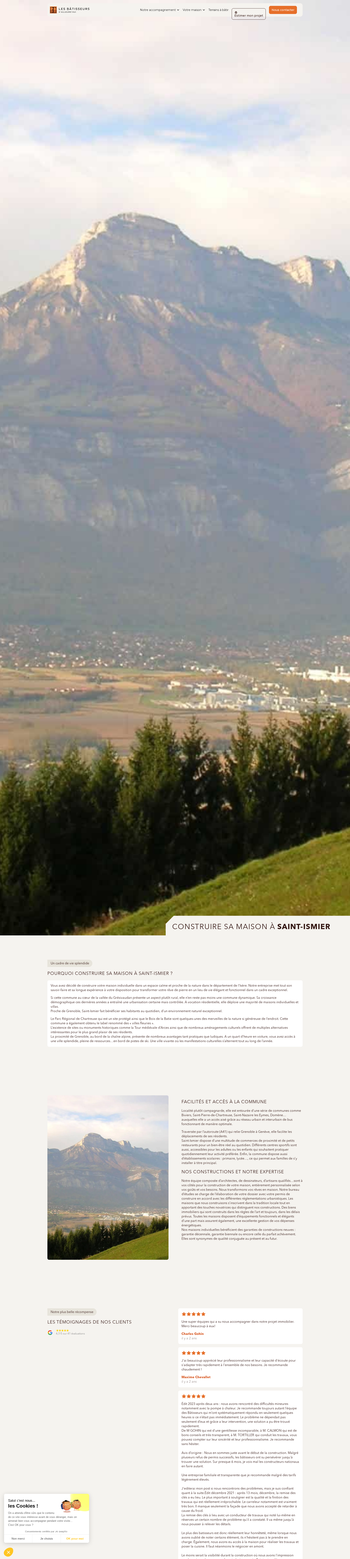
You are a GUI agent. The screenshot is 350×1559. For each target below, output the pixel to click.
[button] (159, 10)
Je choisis (46, 1538)
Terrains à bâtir (218, 10)
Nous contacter (283, 10)
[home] (69, 10)
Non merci (18, 1538)
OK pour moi (75, 1538)
